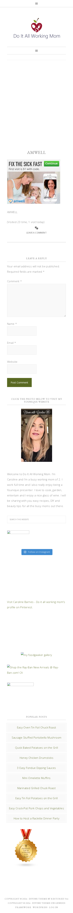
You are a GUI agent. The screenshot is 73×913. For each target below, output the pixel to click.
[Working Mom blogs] (26, 865)
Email (11, 342)
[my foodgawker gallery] (36, 655)
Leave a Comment (36, 232)
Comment (14, 281)
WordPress (40, 907)
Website (12, 361)
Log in (53, 907)
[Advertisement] (36, 101)
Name (12, 323)
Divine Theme (41, 903)
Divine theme (38, 898)
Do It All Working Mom (36, 29)
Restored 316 (59, 898)
